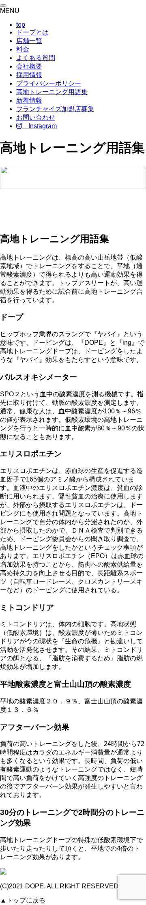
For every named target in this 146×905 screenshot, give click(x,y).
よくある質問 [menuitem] (35, 57)
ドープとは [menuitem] (32, 32)
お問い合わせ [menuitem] (35, 117)
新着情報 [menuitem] (29, 100)
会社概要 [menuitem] (29, 66)
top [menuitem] (20, 24)
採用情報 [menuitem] (29, 74)
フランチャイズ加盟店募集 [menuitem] (55, 108)
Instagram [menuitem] (39, 126)
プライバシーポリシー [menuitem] (48, 83)
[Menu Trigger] (3, 5)
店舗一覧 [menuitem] (29, 40)
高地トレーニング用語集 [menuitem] (52, 91)
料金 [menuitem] (22, 49)
